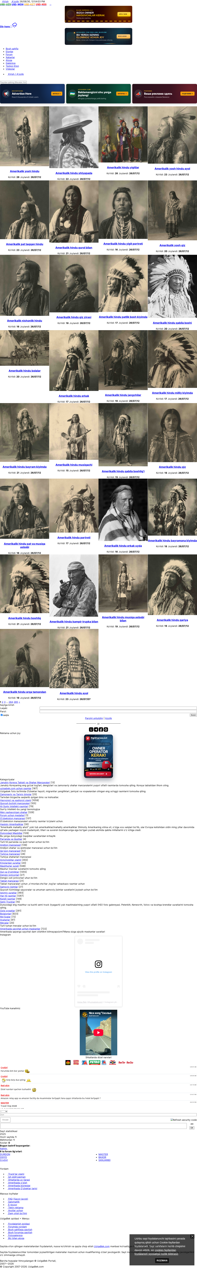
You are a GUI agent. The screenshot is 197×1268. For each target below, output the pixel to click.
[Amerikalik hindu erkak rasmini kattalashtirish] (73, 390)
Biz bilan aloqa (15, 1238)
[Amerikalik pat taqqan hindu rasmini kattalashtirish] (24, 238)
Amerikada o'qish (17, 1182)
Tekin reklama (15, 1207)
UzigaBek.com (102, 1246)
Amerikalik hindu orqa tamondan (24, 692)
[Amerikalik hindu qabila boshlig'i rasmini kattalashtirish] (123, 465)
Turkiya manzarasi (10, 853)
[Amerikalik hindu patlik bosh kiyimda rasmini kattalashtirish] (123, 311)
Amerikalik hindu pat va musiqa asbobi (24, 545)
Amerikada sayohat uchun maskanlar (20, 928)
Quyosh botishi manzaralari (15, 803)
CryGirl (4, 1160)
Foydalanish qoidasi (18, 1223)
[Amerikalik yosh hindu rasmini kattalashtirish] (24, 165)
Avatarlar (5, 919)
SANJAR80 (104, 1160)
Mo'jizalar (5, 916)
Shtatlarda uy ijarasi (18, 1179)
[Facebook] (3, 1243)
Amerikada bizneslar (18, 1185)
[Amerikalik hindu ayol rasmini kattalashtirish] (73, 687)
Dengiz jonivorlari (9, 874)
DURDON (5, 1154)
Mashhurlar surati (9, 865)
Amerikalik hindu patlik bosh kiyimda (123, 317)
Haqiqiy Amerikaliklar (11, 824)
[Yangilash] (192, 1111)
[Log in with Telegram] (96, 729)
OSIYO (3, 1157)
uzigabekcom (96, 1002)
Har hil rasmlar (8, 895)
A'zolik (15, 1)
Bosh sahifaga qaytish (19, 1229)
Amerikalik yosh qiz (172, 245)
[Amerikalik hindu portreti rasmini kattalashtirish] (73, 531)
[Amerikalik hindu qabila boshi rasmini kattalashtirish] (172, 317)
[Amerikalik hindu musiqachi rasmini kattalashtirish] (73, 458)
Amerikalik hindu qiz (172, 467)
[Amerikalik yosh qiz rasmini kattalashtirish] (172, 239)
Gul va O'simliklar (9, 871)
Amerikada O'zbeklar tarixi (22, 1188)
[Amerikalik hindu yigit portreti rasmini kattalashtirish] (123, 238)
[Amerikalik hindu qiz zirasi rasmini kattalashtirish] (73, 311)
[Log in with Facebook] (101, 729)
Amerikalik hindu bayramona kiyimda (172, 540)
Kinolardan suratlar (10, 862)
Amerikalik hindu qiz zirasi (73, 317)
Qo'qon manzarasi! (10, 850)
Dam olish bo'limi (17, 1213)
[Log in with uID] (91, 729)
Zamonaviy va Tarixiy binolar (16, 794)
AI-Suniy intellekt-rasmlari (14, 806)
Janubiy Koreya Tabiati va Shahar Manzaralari (25, 782)
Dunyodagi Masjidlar (11, 833)
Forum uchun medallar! (12, 815)
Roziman (162, 1260)
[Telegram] (8, 1243)
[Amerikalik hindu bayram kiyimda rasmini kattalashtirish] (24, 461)
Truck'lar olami (15, 1174)
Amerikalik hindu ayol (74, 693)
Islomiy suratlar (8, 892)
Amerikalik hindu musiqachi (74, 464)
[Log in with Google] (106, 729)
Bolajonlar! (6, 913)
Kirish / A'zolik (15, 74)
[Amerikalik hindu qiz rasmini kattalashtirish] (172, 461)
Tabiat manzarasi (9, 880)
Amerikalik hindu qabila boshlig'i (123, 471)
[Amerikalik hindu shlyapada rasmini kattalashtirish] (73, 167)
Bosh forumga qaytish (19, 1232)
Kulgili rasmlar (7, 898)
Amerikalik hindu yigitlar (123, 167)
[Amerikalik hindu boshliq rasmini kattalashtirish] (24, 612)
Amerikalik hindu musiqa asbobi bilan (123, 619)
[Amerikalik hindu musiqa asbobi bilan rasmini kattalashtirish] (123, 611)
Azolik (108, 718)
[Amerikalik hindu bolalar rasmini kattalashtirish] (24, 364)
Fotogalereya (14, 1235)
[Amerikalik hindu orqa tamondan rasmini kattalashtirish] (24, 686)
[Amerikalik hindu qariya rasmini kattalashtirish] (172, 614)
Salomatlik (13, 1201)
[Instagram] (1, 1243)
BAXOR (102, 1157)
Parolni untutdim (94, 718)
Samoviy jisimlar (9, 886)
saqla (6, 715)
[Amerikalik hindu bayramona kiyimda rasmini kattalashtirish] (172, 534)
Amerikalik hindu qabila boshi (172, 323)
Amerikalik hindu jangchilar (123, 395)
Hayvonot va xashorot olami (15, 800)
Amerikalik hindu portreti (73, 537)
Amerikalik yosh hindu (24, 171)
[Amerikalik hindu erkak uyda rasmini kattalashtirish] (123, 540)
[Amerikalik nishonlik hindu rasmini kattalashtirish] (24, 315)
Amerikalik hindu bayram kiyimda (25, 466)
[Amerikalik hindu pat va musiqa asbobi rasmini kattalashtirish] (24, 537)
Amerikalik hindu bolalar (25, 370)
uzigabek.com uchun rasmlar (15, 788)
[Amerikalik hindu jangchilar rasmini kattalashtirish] (123, 389)
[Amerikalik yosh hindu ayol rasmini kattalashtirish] (172, 162)
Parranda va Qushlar (11, 839)
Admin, (3, 1148)
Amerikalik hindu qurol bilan (73, 247)
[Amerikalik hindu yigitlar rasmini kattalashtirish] (123, 161)
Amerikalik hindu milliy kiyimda (172, 393)
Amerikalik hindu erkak (74, 396)
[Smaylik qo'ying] (196, 1111)
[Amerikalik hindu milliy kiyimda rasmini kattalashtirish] (172, 387)
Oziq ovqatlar (7, 910)
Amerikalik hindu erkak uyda (123, 545)
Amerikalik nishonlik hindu (24, 320)
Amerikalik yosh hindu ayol (172, 168)
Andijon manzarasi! (10, 845)
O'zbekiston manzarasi (12, 818)
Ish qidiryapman (16, 1176)
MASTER (103, 1154)
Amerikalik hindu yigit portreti (123, 243)
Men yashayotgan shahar (13, 812)
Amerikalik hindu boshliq (24, 618)
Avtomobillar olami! (10, 859)
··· (50, 4)
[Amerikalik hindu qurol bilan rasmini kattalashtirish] (73, 241)
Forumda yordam (17, 1226)
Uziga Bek (82, 1002)
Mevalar (4, 922)
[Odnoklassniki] (6, 1243)
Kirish (5, 1)
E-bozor (12, 1204)
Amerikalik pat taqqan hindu (24, 244)
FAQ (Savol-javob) (17, 1198)
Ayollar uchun (15, 1210)
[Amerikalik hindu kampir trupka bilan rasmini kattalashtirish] (73, 615)
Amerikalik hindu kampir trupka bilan (74, 621)
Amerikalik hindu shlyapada (74, 173)
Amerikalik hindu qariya (172, 620)
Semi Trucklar (7, 901)
